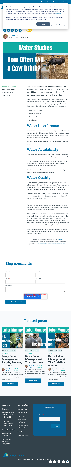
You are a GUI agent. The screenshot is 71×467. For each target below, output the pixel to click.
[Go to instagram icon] (63, 461)
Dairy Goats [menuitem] (6, 444)
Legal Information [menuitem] (23, 435)
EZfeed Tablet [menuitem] (7, 426)
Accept (43, 24)
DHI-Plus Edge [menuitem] (7, 417)
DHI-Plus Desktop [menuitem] (9, 415)
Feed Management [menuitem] (8, 421)
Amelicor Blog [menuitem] (22, 409)
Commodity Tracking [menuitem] (8, 430)
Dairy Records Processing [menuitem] (6, 440)
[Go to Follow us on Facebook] (67, 461)
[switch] (29, 30)
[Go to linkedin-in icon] (54, 461)
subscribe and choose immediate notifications (51, 244)
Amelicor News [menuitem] (46, 2)
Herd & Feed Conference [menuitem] (22, 421)
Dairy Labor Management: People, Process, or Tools (12, 360)
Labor (13, 350)
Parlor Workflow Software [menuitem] (7, 435)
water (61, 239)
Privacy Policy (59, 13)
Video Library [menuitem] (57, 2)
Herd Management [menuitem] (8, 413)
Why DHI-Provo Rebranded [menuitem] (23, 427)
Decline (58, 24)
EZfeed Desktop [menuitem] (8, 423)
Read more (10, 384)
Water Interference (9, 90)
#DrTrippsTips (6, 350)
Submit (55, 426)
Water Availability (7, 92)
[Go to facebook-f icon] (50, 461)
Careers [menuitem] (65, 2)
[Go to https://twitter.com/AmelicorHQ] (59, 461)
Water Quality (6, 95)
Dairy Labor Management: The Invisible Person (57, 360)
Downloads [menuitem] (5, 409)
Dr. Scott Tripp (14, 35)
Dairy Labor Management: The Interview (34, 359)
